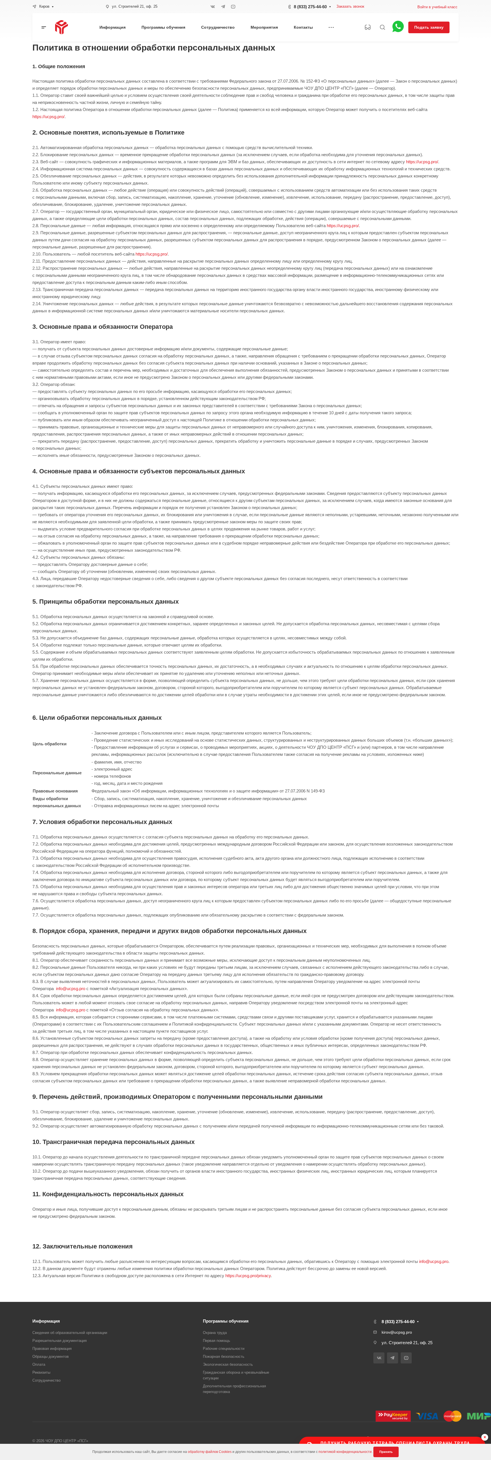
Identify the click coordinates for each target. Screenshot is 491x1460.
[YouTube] (233, 6)
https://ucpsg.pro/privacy (248, 1275)
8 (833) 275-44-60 (310, 6)
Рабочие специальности (223, 1348)
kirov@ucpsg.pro (397, 1332)
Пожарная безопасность (223, 1356)
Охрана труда (215, 1333)
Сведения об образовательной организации (69, 1333)
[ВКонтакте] (213, 6)
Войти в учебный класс (437, 7)
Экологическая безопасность (228, 1364)
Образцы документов (50, 1356)
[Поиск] (382, 27)
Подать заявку (429, 27)
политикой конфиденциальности (345, 1452)
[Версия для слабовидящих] (368, 27)
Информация (46, 1321)
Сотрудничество (46, 1380)
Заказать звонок (350, 6)
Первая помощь (216, 1340)
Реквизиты (41, 1372)
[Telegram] (223, 6)
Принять (386, 1451)
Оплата (38, 1364)
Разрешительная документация (59, 1340)
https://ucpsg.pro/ (48, 116)
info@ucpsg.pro (70, 988)
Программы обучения (226, 1321)
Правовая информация (52, 1348)
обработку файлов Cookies (210, 1452)
